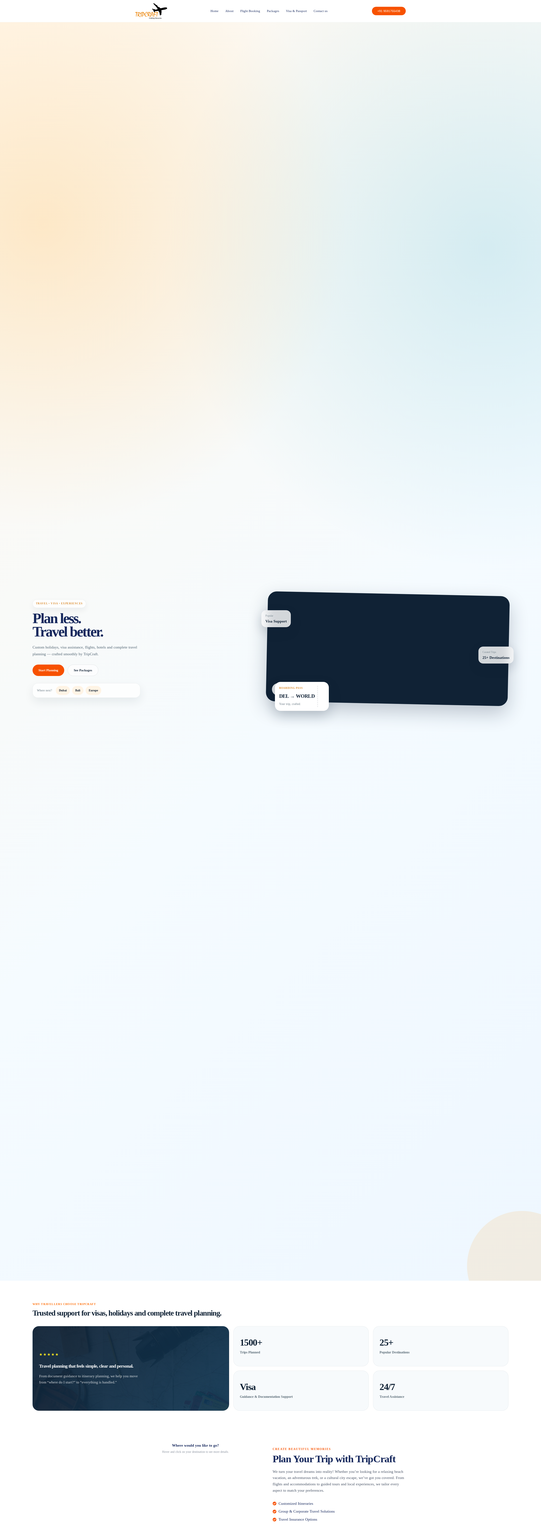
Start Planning (48, 670)
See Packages (83, 670)
